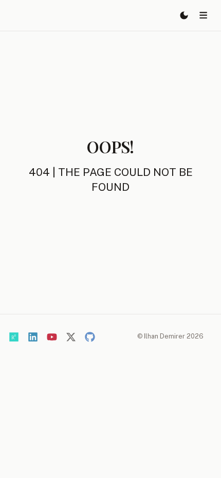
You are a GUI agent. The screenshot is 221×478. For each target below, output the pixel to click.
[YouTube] (52, 337)
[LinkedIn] (33, 337)
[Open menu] (203, 15)
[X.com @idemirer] (71, 337)
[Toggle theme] (184, 15)
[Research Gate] (14, 337)
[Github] (90, 337)
